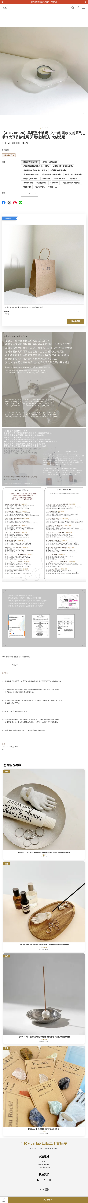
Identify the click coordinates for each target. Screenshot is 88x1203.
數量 (3, 193)
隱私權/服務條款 (44, 1164)
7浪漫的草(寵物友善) (30, 174)
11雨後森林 (46, 179)
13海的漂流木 (74, 179)
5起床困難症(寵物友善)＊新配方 (35, 170)
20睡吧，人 (52, 187)
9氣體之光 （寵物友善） (74, 174)
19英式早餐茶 (40, 187)
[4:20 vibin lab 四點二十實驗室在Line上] (50, 1181)
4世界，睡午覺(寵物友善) (63, 166)
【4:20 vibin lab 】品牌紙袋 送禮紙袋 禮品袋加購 (24, 307)
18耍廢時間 (27, 187)
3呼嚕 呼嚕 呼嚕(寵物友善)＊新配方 (36, 166)
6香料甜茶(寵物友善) (58, 170)
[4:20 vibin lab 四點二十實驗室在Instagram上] (44, 1181)
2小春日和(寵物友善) (49, 162)
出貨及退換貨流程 (44, 1167)
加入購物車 (75, 321)
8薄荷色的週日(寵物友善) (51, 174)
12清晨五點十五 (59, 179)
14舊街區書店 (28, 183)
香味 (3, 162)
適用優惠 (5, 150)
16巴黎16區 (54, 183)
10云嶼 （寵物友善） (30, 179)
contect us (44, 1162)
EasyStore (55, 1149)
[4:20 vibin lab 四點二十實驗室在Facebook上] (38, 1181)
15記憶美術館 (41, 183)
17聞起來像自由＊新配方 (71, 183)
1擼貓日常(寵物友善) (30, 162)
